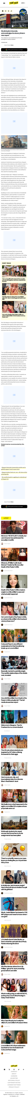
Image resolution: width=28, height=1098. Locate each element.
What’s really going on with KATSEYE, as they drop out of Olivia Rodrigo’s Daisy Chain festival (14, 996)
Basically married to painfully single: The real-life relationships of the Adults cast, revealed (14, 673)
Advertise (14, 1078)
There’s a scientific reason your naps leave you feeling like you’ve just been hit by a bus (14, 860)
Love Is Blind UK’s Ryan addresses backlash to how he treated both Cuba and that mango (13, 1048)
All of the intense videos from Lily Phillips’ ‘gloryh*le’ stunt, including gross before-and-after (14, 298)
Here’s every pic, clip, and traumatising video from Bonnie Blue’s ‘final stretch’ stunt (12, 779)
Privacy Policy (14, 1087)
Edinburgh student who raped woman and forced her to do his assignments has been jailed (12, 833)
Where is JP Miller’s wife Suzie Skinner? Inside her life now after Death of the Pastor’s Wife (12, 565)
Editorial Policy (14, 1080)
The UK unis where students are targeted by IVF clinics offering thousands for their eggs (12, 752)
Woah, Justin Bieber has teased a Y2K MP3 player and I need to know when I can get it (14, 914)
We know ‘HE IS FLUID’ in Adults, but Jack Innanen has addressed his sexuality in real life (13, 538)
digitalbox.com (15, 1096)
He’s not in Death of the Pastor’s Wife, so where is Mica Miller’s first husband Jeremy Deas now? (13, 316)
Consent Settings (14, 1085)
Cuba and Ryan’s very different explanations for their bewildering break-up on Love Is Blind (12, 646)
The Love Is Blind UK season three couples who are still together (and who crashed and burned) (13, 280)
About (14, 1073)
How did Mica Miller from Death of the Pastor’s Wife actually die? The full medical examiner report (14, 700)
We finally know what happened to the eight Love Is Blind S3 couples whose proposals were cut (14, 806)
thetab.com (11, 1092)
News (12, 45)
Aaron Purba (7, 45)
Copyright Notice (14, 1082)
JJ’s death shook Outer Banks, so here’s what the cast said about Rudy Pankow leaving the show (13, 942)
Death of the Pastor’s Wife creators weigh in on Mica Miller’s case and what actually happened (13, 592)
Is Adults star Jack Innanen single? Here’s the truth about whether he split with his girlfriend (14, 887)
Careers (14, 1076)
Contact (14, 1071)
